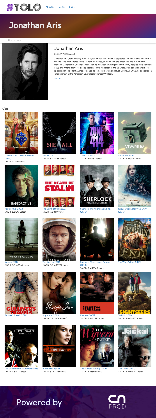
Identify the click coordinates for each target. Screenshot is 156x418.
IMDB (57, 78)
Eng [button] (71, 7)
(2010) (16, 315)
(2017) (55, 209)
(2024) (19, 157)
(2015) (52, 262)
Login (62, 7)
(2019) (125, 156)
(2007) (87, 315)
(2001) (52, 369)
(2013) (95, 263)
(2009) (51, 315)
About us (50, 7)
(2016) (96, 210)
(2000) (93, 369)
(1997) (126, 369)
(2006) (125, 315)
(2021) (50, 156)
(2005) (21, 369)
